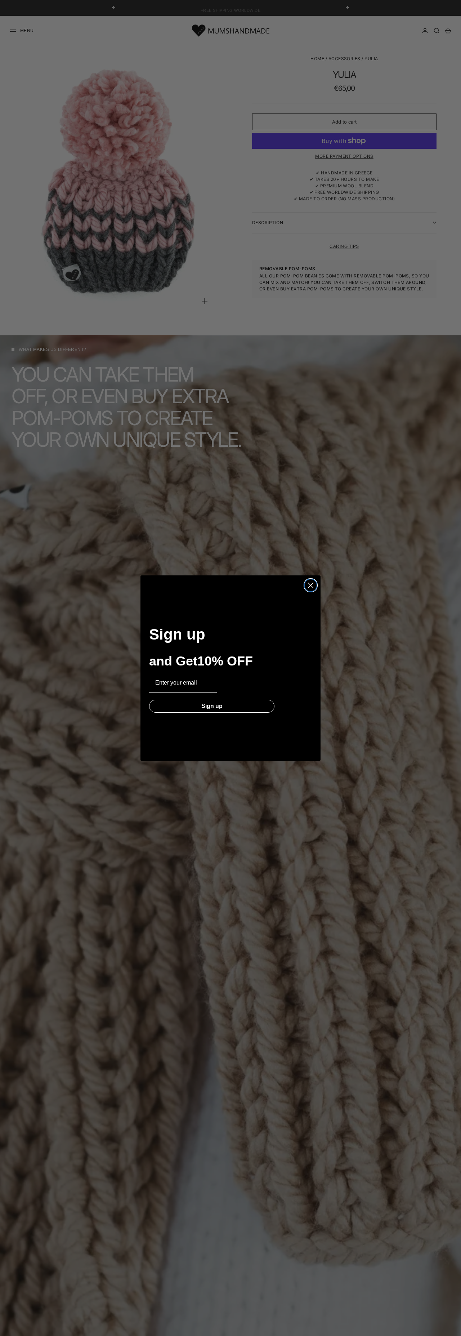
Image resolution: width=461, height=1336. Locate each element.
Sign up (212, 706)
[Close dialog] (310, 585)
